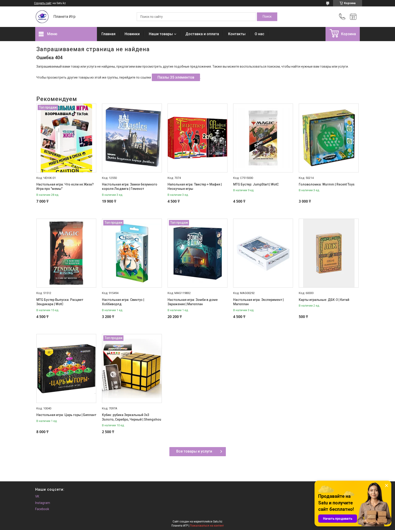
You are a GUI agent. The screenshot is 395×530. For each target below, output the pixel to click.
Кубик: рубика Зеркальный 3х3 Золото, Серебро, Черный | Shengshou (131, 417)
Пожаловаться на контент (207, 525)
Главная (108, 34)
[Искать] (267, 16)
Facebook (42, 509)
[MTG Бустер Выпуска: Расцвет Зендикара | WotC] (66, 253)
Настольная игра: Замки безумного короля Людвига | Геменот (129, 187)
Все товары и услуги (194, 451)
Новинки (132, 34)
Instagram (42, 503)
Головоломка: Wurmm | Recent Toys (327, 184)
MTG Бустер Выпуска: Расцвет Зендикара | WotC (59, 302)
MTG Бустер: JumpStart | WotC (256, 184)
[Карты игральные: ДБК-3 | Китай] (329, 253)
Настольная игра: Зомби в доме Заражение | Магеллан (193, 302)
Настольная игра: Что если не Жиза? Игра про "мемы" (65, 187)
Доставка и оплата (202, 34)
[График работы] (353, 16)
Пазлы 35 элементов (175, 77)
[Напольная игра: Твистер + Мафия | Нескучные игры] (197, 137)
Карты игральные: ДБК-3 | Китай (324, 300)
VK (37, 496)
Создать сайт (42, 3)
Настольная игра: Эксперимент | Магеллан (258, 302)
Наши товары (161, 34)
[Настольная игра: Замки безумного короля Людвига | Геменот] (132, 137)
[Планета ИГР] (42, 17)
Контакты (237, 34)
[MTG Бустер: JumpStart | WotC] (263, 137)
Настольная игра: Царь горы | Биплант (66, 415)
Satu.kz (217, 521)
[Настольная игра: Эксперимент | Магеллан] (263, 253)
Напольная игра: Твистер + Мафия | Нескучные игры (195, 187)
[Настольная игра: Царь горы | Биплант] (66, 368)
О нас (259, 34)
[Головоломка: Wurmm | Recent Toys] (329, 137)
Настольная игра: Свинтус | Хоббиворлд (123, 302)
